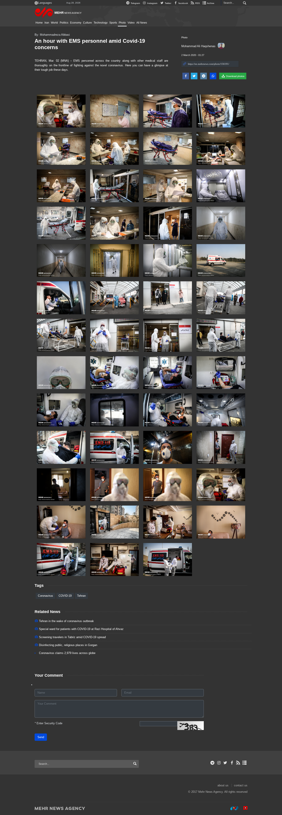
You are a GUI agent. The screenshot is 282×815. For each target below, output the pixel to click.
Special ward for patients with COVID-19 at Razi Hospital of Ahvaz (81, 629)
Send (40, 737)
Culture (87, 22)
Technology (101, 22)
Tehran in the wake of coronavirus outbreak (66, 621)
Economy (75, 22)
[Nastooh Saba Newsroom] (232, 808)
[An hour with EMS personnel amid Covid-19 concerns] (61, 111)
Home (39, 22)
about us (222, 785)
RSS (197, 3)
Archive (210, 3)
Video (131, 22)
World (54, 22)
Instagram (152, 3)
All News (141, 22)
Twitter (167, 3)
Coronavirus (45, 595)
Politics (64, 22)
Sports (113, 22)
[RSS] (238, 763)
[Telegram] (212, 763)
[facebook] (231, 763)
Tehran (81, 595)
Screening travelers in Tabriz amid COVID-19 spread (72, 637)
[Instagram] (219, 763)
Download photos (235, 76)
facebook (183, 3)
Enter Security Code (48, 723)
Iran (47, 22)
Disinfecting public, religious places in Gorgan (68, 645)
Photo (122, 22)
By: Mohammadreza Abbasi (52, 34)
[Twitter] (225, 763)
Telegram (135, 3)
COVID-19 (65, 595)
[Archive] (244, 763)
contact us (240, 785)
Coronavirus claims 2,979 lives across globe (67, 653)
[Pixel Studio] (243, 808)
